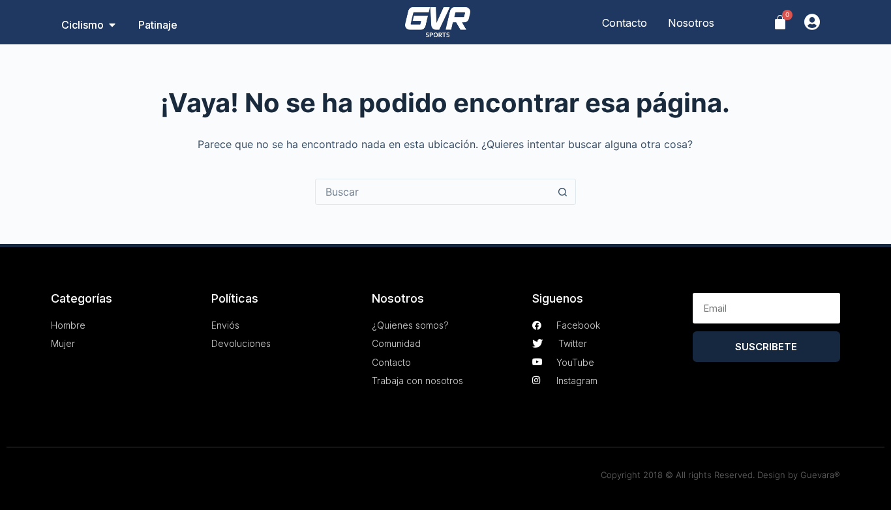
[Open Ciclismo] (112, 25)
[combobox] (433, 192)
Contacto (624, 22)
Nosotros (691, 22)
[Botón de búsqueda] (563, 191)
